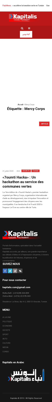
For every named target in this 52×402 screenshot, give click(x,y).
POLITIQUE (7, 321)
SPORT (6, 334)
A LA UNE (7, 317)
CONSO (6, 351)
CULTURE (6, 343)
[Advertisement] (26, 66)
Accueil (20, 104)
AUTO (5, 338)
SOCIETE (26, 171)
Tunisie (35, 171)
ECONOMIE (7, 325)
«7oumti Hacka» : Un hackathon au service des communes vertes (23, 182)
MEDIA (5, 347)
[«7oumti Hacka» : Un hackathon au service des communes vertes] (26, 143)
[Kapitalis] (26, 18)
